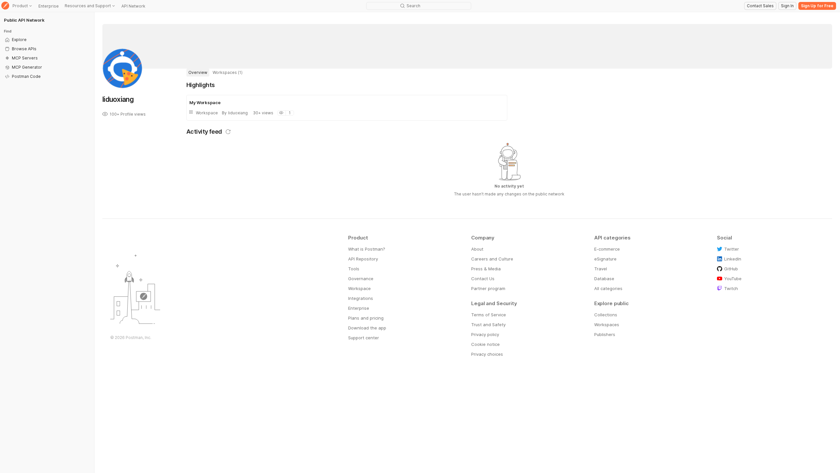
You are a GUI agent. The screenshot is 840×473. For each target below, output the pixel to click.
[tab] (197, 73)
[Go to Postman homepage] (5, 6)
